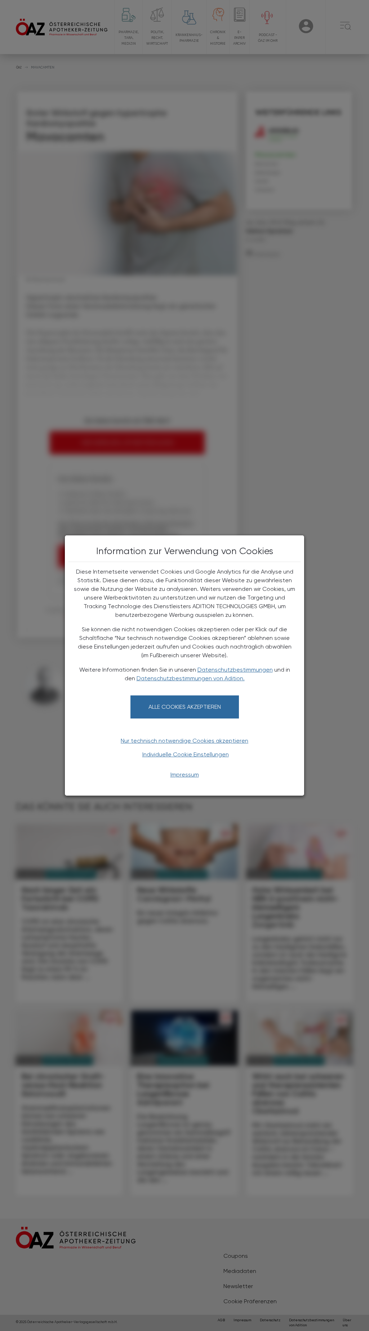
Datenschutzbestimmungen (235, 669)
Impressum (184, 774)
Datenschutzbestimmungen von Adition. (191, 678)
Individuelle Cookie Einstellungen (185, 754)
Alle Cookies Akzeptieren (184, 706)
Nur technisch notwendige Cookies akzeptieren (184, 740)
